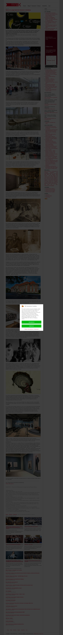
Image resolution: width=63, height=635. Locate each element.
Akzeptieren (31, 322)
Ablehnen (31, 326)
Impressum (36, 329)
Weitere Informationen (28, 329)
